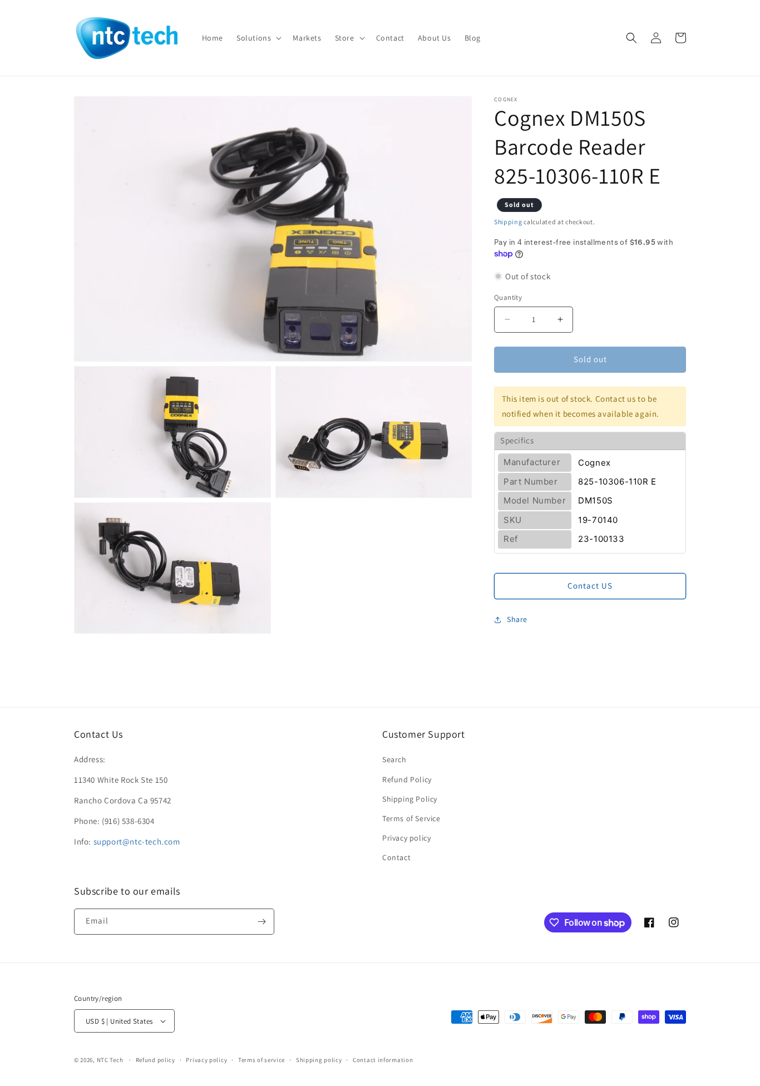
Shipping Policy (409, 799)
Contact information (383, 1060)
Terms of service (261, 1060)
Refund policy (155, 1060)
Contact (396, 857)
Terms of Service (411, 818)
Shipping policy (319, 1060)
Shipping (508, 222)
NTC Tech (110, 1060)
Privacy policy (406, 838)
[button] (258, 38)
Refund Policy (407, 779)
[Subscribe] (261, 922)
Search (394, 759)
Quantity (508, 297)
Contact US (590, 585)
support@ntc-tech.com (136, 841)
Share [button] (517, 619)
